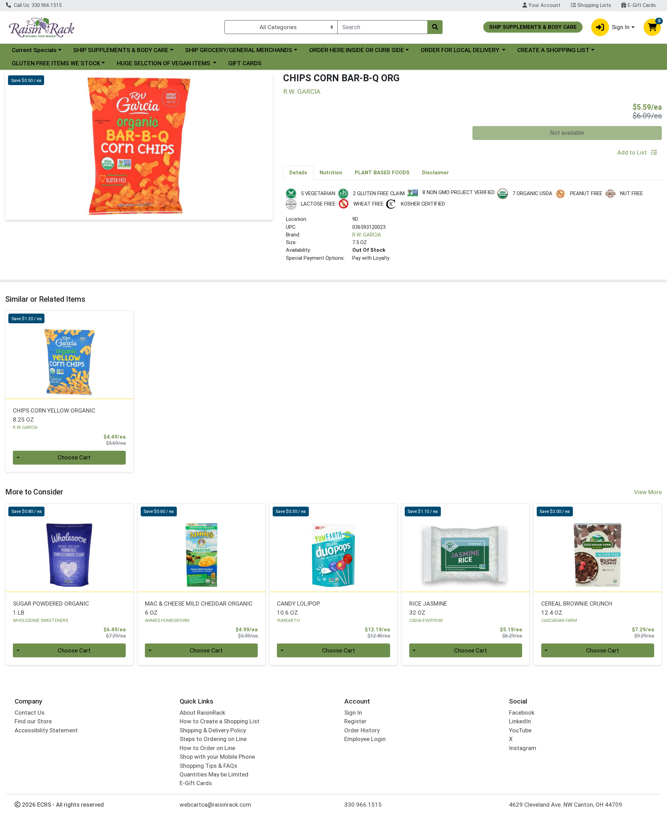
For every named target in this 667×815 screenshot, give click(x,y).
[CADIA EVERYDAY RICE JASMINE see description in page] (465, 547)
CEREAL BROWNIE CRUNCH (576, 608)
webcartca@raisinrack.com (215, 804)
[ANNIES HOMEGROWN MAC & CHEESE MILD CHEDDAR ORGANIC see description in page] (201, 547)
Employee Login (365, 738)
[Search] (435, 27)
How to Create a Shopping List (220, 721)
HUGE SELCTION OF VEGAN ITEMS (164, 63)
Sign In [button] (620, 27)
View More (648, 492)
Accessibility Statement (46, 730)
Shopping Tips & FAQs (208, 765)
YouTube (520, 730)
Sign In (353, 712)
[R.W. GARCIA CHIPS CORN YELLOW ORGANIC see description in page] (69, 355)
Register (355, 721)
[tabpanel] (472, 228)
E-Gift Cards (641, 5)
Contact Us (29, 712)
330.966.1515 (363, 804)
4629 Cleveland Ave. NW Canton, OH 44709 (565, 804)
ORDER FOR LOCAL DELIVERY (461, 50)
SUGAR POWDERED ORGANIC (51, 608)
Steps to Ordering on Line (213, 738)
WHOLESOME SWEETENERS (40, 620)
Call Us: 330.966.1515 (37, 5)
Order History (362, 730)
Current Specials (34, 50)
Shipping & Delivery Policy (213, 730)
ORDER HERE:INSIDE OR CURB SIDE (356, 50)
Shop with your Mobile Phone (217, 756)
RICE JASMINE (428, 608)
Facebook (521, 712)
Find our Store (33, 721)
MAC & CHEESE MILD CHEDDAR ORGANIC (199, 608)
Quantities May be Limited (214, 774)
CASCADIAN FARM (559, 620)
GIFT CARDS (245, 63)
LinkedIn (520, 721)
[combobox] (382, 27)
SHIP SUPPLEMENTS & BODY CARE (120, 50)
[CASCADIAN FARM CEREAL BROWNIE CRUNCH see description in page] (597, 547)
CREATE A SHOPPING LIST (553, 50)
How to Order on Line (207, 748)
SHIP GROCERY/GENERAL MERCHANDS (238, 50)
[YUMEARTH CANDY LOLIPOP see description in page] (333, 547)
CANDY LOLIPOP (298, 608)
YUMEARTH (288, 620)
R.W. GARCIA (366, 235)
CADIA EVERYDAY (426, 620)
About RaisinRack (202, 712)
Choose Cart (74, 457)
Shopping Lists (593, 5)
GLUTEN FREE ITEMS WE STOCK (56, 63)
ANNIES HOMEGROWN (167, 620)
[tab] (298, 173)
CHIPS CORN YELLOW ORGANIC (54, 415)
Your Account (543, 5)
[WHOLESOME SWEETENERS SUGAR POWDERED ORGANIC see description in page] (69, 547)
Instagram (522, 748)
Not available (567, 132)
